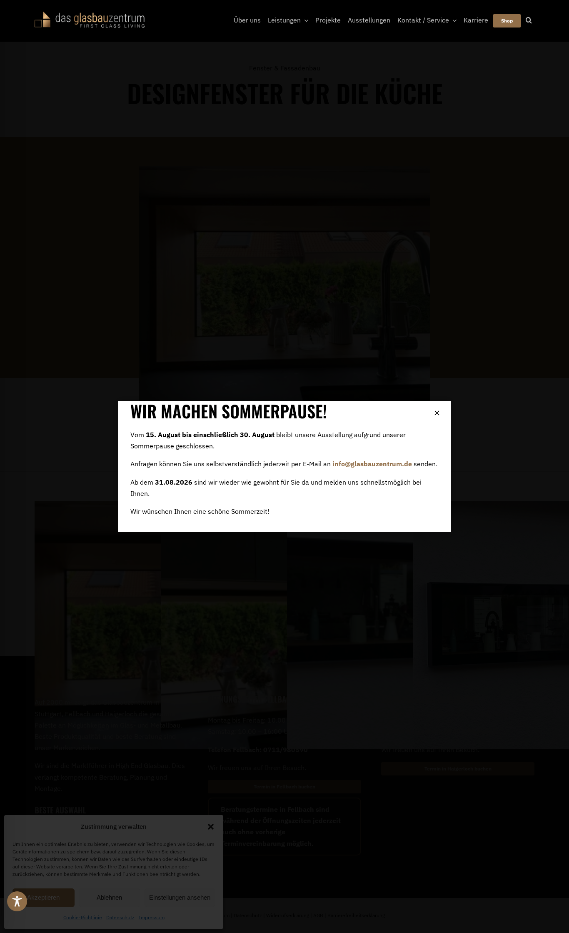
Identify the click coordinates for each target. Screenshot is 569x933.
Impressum (152, 917)
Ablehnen (109, 897)
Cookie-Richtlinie (82, 917)
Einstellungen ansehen (179, 897)
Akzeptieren (43, 897)
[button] (211, 827)
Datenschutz (120, 917)
